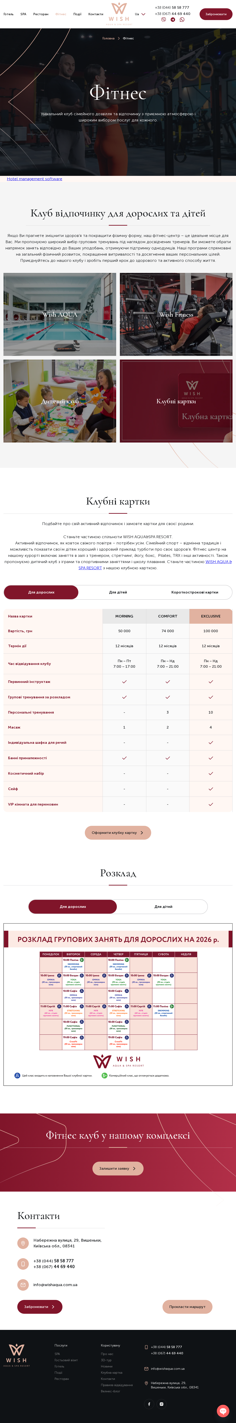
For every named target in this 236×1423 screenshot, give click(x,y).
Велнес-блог (110, 1391)
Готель (8, 14)
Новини (106, 1366)
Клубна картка (111, 1372)
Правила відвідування (117, 1385)
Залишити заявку (114, 1168)
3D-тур (106, 1360)
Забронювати (216, 14)
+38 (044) (172, 7)
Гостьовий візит (66, 1360)
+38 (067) (172, 14)
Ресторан (40, 14)
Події (77, 14)
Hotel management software (34, 179)
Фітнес (60, 14)
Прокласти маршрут (187, 1307)
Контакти (95, 14)
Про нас (107, 1354)
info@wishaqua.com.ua (55, 1284)
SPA (23, 14)
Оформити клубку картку (114, 833)
